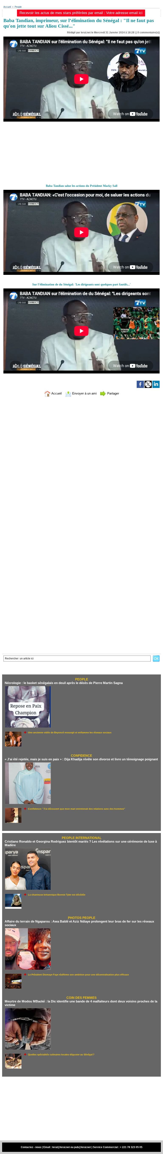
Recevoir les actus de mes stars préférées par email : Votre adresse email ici (81, 13)
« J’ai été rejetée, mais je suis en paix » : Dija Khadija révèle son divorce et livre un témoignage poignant (81, 759)
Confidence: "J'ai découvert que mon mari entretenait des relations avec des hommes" (76, 809)
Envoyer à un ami (84, 393)
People (18, 7)
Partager (112, 393)
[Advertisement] (35, 152)
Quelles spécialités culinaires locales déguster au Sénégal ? (61, 1054)
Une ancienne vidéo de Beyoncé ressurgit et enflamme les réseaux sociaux (69, 732)
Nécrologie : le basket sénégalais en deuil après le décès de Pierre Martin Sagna (64, 683)
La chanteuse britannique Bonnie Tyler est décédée (56, 894)
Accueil (7, 7)
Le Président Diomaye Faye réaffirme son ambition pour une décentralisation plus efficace (78, 974)
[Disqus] (81, 456)
